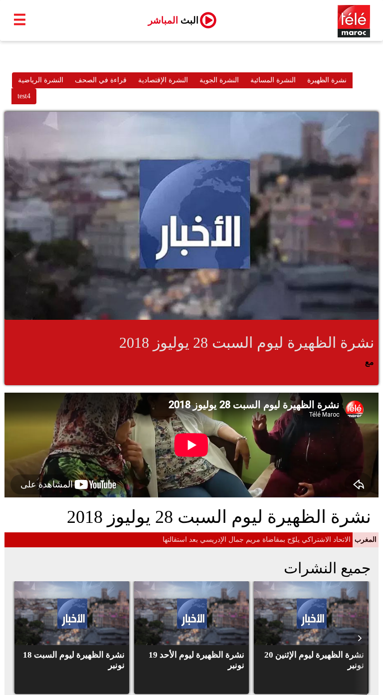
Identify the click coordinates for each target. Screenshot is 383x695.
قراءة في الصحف (101, 80)
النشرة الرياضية (40, 80)
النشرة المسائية (273, 80)
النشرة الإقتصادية (163, 80)
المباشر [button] (173, 20)
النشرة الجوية (219, 80)
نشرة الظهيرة (327, 80)
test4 (23, 96)
